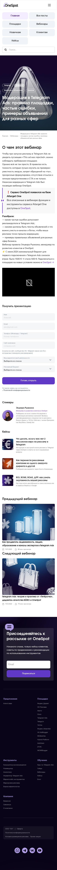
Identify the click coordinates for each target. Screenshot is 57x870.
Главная (15, 16)
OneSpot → (48, 262)
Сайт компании (9, 343)
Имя (5, 315)
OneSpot (25, 208)
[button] (49, 5)
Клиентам (41, 32)
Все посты (42, 16)
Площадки (15, 24)
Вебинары (42, 24)
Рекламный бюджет (11, 367)
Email (6, 324)
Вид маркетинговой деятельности (17, 358)
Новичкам (15, 32)
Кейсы (15, 41)
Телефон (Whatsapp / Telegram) (16, 333)
